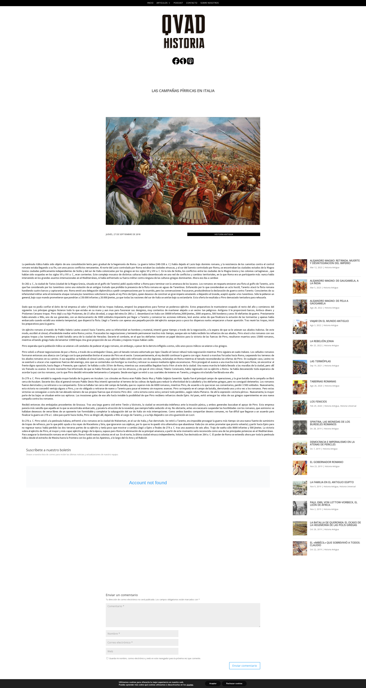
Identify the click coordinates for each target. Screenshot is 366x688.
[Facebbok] (176, 63)
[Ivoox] (183, 63)
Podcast (178, 3)
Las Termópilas (320, 361)
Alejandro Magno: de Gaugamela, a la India (334, 282)
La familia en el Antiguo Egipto (332, 482)
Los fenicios (318, 401)
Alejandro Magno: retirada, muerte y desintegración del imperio (335, 262)
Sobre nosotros (209, 3)
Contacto (191, 3)
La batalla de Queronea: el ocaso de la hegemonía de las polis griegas (335, 524)
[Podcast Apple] (190, 63)
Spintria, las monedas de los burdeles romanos (330, 423)
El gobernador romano (326, 462)
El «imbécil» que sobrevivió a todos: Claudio (335, 544)
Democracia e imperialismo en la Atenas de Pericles (332, 443)
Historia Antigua (223, 234)
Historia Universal (348, 406)
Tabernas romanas (323, 381)
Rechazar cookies (234, 683)
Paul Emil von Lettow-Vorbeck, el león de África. (333, 504)
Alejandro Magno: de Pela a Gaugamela (329, 302)
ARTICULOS (162, 3)
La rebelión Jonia (322, 341)
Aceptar (212, 683)
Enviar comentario (244, 666)
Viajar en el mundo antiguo (329, 321)
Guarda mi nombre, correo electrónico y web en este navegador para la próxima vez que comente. (155, 658)
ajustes (190, 685)
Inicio (150, 3)
